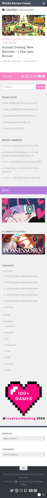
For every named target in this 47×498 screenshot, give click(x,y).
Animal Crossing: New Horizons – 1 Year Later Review (18, 51)
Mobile (9, 332)
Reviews (6, 39)
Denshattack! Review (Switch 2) (20, 115)
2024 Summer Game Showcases (22, 288)
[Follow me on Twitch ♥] (35, 76)
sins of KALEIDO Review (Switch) (20, 103)
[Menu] (43, 3)
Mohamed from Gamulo (16, 152)
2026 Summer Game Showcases (22, 300)
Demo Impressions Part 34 (17, 122)
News (7, 314)
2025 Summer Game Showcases (22, 294)
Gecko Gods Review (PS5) (26, 145)
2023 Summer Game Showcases (22, 282)
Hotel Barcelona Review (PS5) (26, 161)
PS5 (8, 357)
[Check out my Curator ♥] (26, 76)
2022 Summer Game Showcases (22, 276)
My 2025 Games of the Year (26, 177)
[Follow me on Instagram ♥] (31, 76)
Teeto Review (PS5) (14, 128)
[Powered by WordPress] (16, 481)
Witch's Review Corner (16, 3)
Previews (11, 345)
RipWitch (10, 42)
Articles (8, 271)
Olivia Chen (10, 168)
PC (7, 338)
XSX (8, 369)
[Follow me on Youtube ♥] (39, 76)
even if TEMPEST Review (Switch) (21, 109)
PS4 (8, 351)
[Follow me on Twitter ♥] (22, 76)
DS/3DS (10, 326)
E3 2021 (10, 307)
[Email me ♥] (43, 76)
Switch (17, 39)
